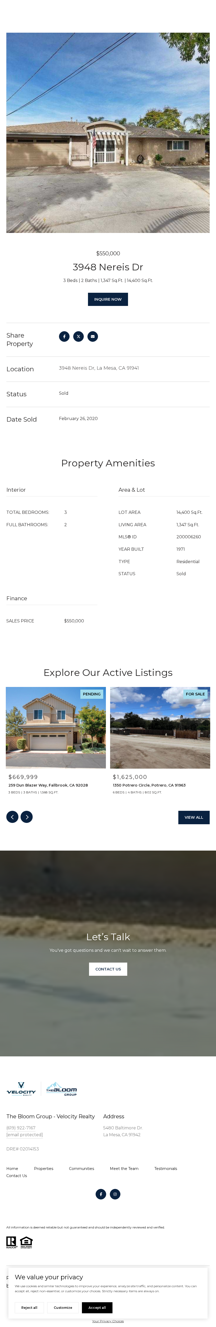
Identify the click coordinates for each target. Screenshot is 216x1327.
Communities (81, 1168)
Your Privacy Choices (108, 1321)
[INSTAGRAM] (115, 1194)
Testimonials (165, 1168)
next (27, 817)
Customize (63, 1308)
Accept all (97, 1308)
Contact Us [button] (108, 969)
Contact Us (16, 1175)
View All (194, 817)
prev (12, 817)
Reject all (29, 1308)
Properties (43, 1168)
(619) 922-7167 (21, 1127)
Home (12, 1168)
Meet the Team (124, 1168)
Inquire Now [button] (108, 299)
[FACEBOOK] (101, 1194)
